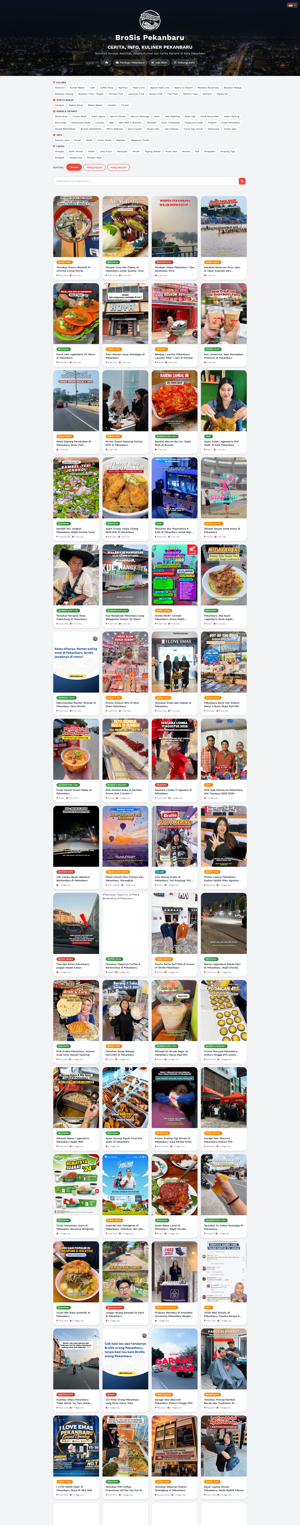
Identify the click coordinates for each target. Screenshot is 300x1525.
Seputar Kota (62, 140)
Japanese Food (136, 94)
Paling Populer (94, 167)
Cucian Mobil (79, 116)
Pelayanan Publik (140, 140)
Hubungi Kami (186, 62)
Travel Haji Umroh (193, 129)
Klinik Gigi (190, 116)
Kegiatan (121, 140)
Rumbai (186, 151)
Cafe (92, 87)
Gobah (91, 151)
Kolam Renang (231, 116)
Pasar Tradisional (170, 122)
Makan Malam (95, 105)
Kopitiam (123, 87)
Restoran (60, 87)
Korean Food (155, 94)
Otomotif (151, 122)
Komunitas (60, 122)
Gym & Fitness (117, 116)
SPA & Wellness (114, 129)
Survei (77, 140)
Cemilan (112, 105)
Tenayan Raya (94, 157)
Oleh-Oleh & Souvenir (130, 122)
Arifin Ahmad (76, 151)
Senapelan (209, 151)
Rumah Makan (77, 87)
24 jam (125, 105)
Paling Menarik (118, 167)
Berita (89, 140)
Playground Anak (194, 122)
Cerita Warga (104, 140)
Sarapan (59, 105)
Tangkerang (75, 157)
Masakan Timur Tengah (90, 94)
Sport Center (135, 129)
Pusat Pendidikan (231, 122)
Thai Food (172, 94)
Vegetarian (222, 94)
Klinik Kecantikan (209, 116)
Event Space (98, 116)
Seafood (207, 94)
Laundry (99, 122)
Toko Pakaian (171, 129)
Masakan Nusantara (208, 87)
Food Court (139, 87)
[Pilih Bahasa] (292, 4)
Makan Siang (76, 105)
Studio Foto (153, 129)
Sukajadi (59, 157)
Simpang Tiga (227, 151)
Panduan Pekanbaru (131, 62)
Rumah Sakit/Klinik (91, 129)
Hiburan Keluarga (139, 116)
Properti (212, 122)
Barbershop (61, 116)
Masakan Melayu (233, 87)
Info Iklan (161, 62)
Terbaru (74, 167)
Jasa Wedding (172, 116)
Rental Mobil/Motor (65, 129)
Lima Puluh (106, 151)
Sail (197, 151)
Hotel (157, 116)
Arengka (59, 151)
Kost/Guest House (80, 122)
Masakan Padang (64, 94)
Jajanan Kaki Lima (159, 87)
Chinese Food (115, 94)
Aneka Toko (230, 129)
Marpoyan (122, 151)
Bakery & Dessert (183, 87)
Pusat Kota (171, 151)
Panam (136, 151)
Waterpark (213, 129)
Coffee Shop (106, 87)
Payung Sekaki (152, 151)
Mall (111, 122)
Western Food (190, 94)
